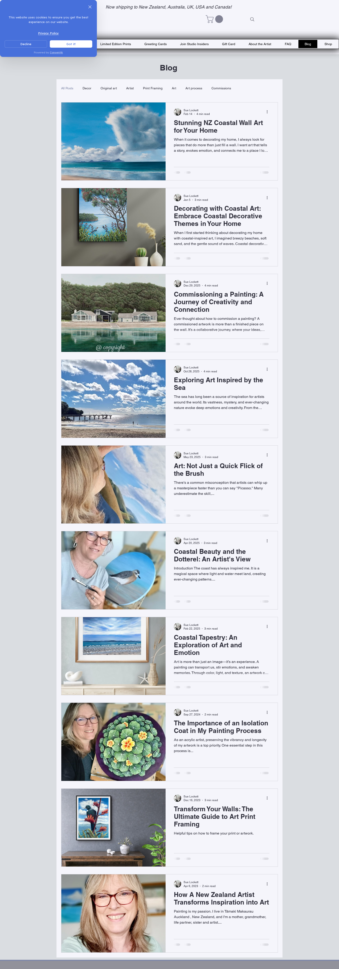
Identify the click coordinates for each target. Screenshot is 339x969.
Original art (109, 88)
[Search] (252, 19)
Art (174, 88)
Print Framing (153, 88)
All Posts (67, 88)
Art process (193, 88)
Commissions (221, 88)
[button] (215, 19)
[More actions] (268, 112)
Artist (130, 88)
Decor (87, 88)
